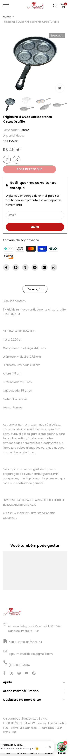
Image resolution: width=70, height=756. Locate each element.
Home (7, 16)
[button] (7, 159)
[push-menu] (6, 6)
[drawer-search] (55, 6)
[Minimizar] (44, 746)
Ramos (24, 130)
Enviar (35, 227)
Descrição (35, 289)
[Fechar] (49, 746)
